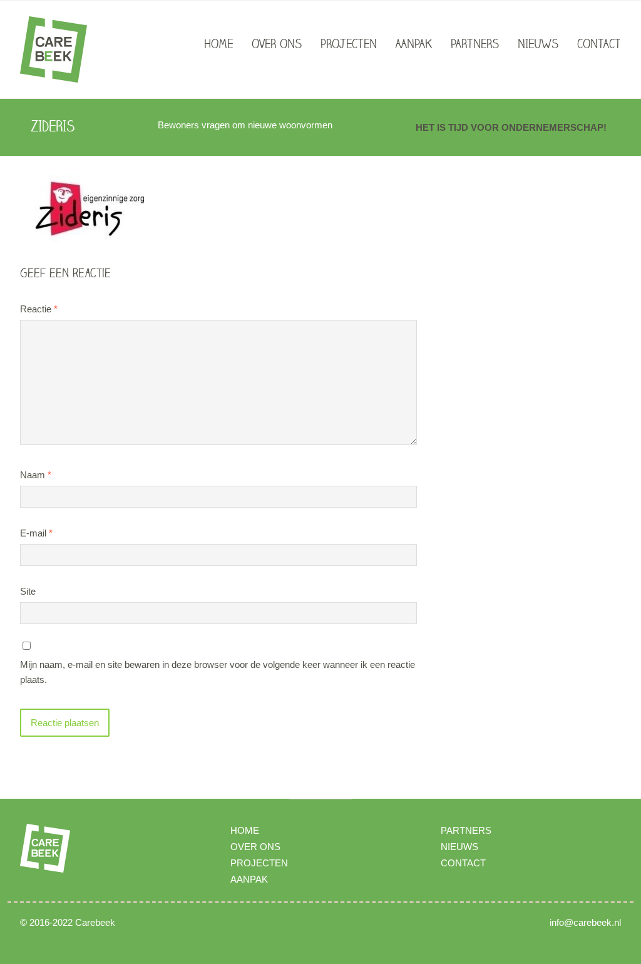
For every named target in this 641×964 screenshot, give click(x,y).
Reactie (39, 309)
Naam (35, 474)
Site (28, 591)
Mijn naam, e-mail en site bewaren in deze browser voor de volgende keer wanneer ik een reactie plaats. (217, 672)
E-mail (36, 533)
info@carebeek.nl (585, 922)
